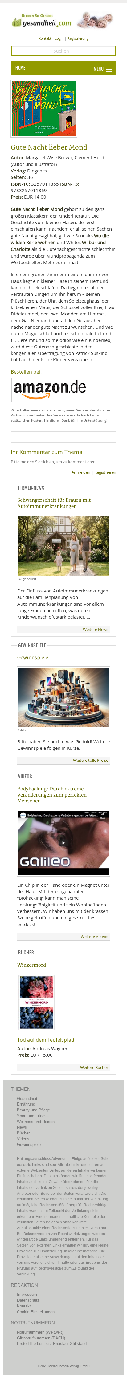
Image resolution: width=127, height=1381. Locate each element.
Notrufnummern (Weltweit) (40, 1332)
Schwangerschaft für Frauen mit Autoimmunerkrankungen (54, 503)
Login (59, 38)
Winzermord (31, 965)
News (22, 1127)
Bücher (23, 1133)
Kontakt (45, 38)
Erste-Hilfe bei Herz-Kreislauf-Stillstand (52, 1343)
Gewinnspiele (32, 658)
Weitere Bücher (94, 1067)
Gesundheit (27, 1098)
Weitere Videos (94, 936)
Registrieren (105, 472)
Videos (23, 1139)
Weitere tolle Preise (90, 760)
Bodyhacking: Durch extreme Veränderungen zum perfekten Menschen (52, 795)
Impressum (27, 1294)
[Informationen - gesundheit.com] (63, 20)
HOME (20, 68)
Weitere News (95, 629)
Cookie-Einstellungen (36, 1312)
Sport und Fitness (33, 1116)
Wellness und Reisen (36, 1121)
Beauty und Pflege (33, 1110)
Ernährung (26, 1104)
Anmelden (81, 472)
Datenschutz (28, 1300)
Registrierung (78, 38)
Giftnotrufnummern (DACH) (41, 1338)
